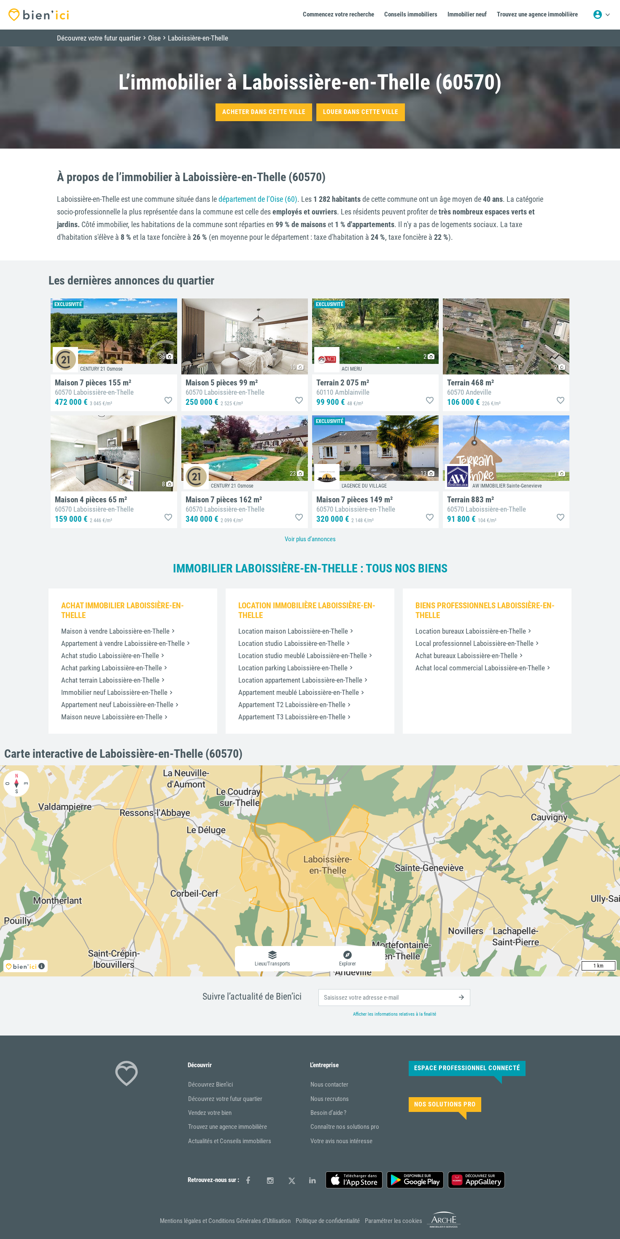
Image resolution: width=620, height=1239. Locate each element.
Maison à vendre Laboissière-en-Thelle (115, 631)
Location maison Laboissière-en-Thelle (293, 631)
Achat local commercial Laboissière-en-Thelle (480, 668)
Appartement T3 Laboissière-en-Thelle (291, 717)
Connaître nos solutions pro (344, 1127)
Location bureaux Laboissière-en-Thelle (470, 631)
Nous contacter (329, 1084)
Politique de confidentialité (328, 1221)
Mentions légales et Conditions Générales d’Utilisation (225, 1221)
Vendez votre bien (210, 1113)
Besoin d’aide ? (328, 1113)
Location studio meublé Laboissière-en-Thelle (302, 655)
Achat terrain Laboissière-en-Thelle (110, 680)
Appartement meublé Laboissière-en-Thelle (298, 692)
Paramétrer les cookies (393, 1221)
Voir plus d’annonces (310, 539)
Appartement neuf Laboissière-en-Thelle (117, 704)
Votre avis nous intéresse (341, 1141)
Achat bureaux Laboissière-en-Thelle (466, 655)
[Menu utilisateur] (601, 15)
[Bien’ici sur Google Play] (415, 1179)
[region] (310, 870)
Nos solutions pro (445, 1104)
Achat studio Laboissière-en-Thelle (110, 655)
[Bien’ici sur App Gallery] (476, 1179)
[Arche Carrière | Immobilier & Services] (444, 1226)
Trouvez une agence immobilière (227, 1127)
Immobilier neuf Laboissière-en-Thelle (114, 692)
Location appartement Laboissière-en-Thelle (300, 680)
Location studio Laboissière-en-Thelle (291, 643)
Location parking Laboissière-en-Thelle (293, 668)
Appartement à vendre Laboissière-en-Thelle (123, 643)
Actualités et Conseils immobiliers (229, 1141)
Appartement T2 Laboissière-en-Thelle (291, 704)
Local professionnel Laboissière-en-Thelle (474, 643)
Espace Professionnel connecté (467, 1068)
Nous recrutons (329, 1099)
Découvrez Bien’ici (210, 1084)
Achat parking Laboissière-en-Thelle (111, 668)
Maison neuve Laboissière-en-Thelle (111, 717)
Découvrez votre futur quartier (225, 1099)
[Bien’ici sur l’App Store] (354, 1179)
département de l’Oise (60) (257, 199)
